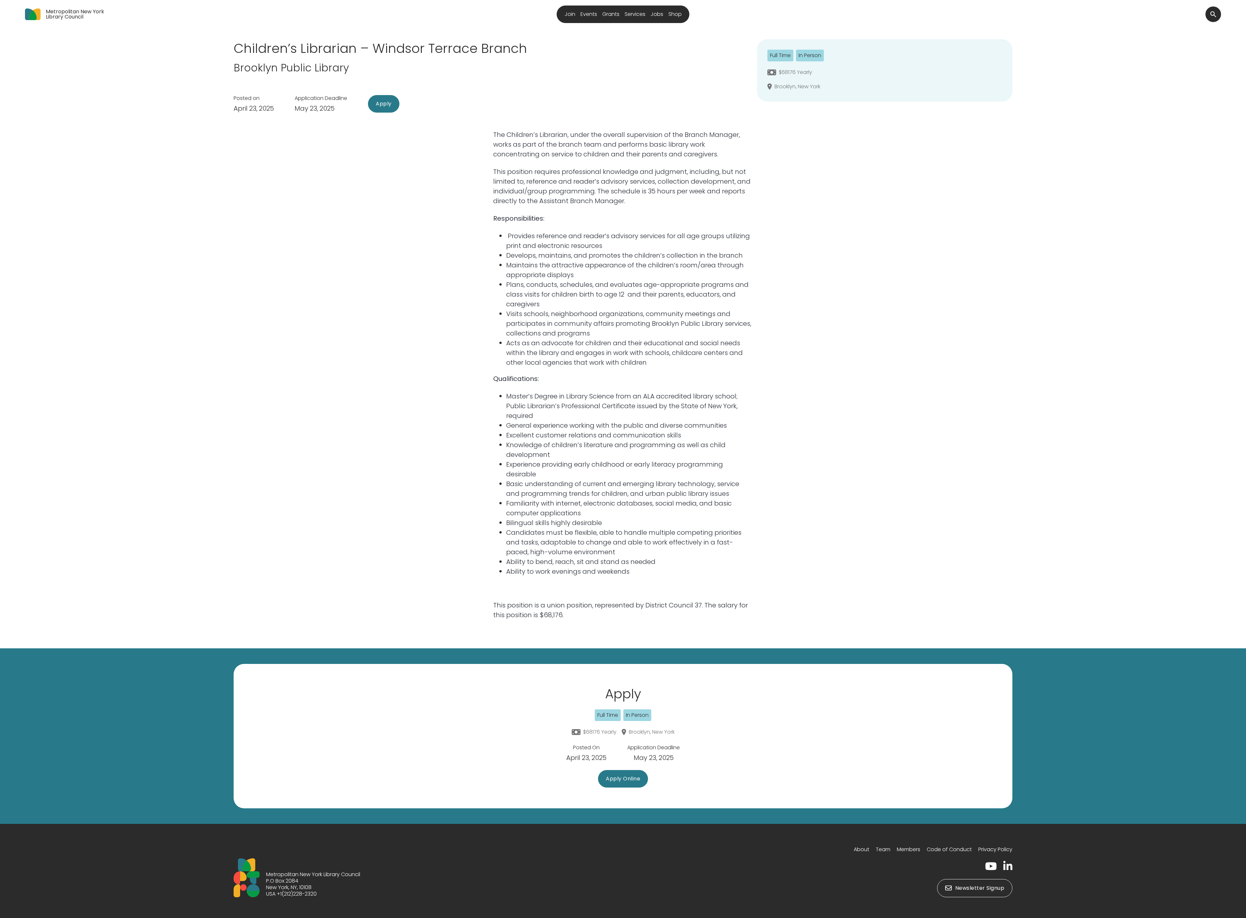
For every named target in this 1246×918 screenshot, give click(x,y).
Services (635, 14)
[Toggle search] (1213, 14)
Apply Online (623, 778)
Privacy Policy (995, 849)
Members (908, 849)
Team (883, 849)
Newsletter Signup (980, 888)
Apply (384, 103)
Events (588, 14)
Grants (610, 14)
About (861, 849)
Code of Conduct (949, 849)
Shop (675, 14)
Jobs (657, 14)
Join (570, 14)
